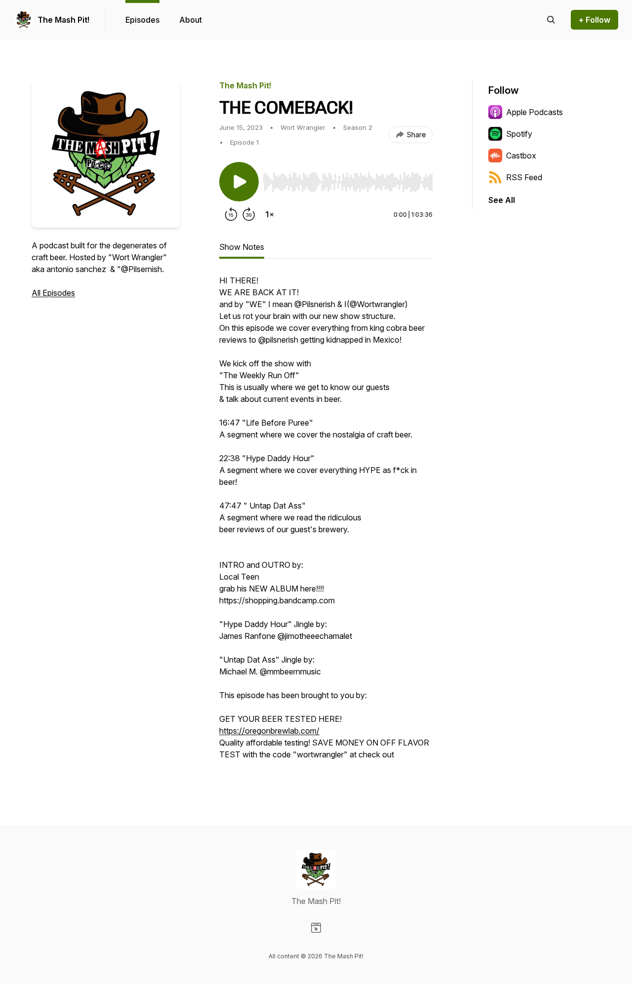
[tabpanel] (326, 522)
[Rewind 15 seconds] (231, 214)
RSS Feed (524, 177)
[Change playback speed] (269, 214)
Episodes (142, 20)
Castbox (521, 155)
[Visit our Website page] (316, 928)
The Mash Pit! (63, 20)
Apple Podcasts (534, 112)
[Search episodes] (551, 20)
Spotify (519, 134)
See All (501, 200)
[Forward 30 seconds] (249, 214)
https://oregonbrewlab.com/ (269, 731)
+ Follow (594, 20)
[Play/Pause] (239, 181)
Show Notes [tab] (241, 247)
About (190, 20)
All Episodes (53, 293)
